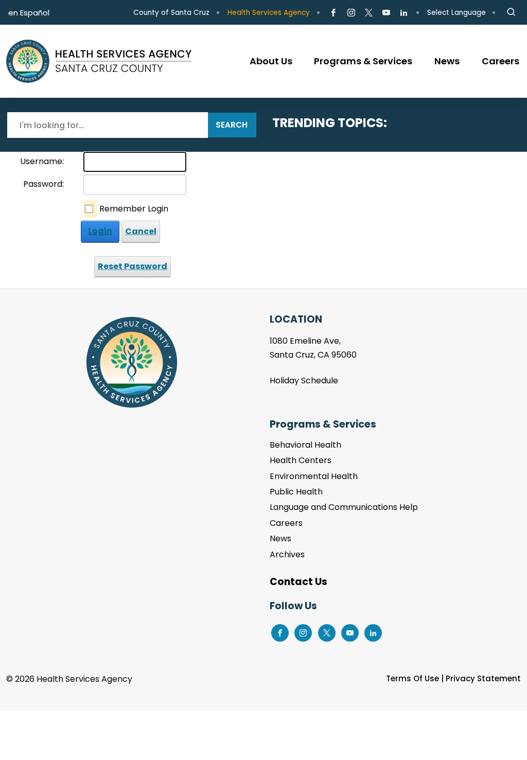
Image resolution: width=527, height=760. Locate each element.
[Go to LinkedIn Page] (403, 13)
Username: (42, 161)
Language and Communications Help (344, 507)
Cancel (140, 231)
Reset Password (132, 266)
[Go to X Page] (368, 13)
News (280, 538)
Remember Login (133, 209)
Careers (286, 523)
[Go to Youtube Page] (386, 13)
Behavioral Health (305, 445)
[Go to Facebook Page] (333, 13)
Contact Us (298, 582)
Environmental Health (314, 476)
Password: (43, 184)
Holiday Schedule (304, 380)
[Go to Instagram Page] (350, 13)
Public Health (296, 492)
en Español (28, 12)
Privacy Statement (483, 678)
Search (232, 124)
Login (100, 231)
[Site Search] (511, 12)
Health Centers (300, 460)
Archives (287, 554)
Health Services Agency (268, 12)
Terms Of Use (412, 678)
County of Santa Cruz (171, 12)
